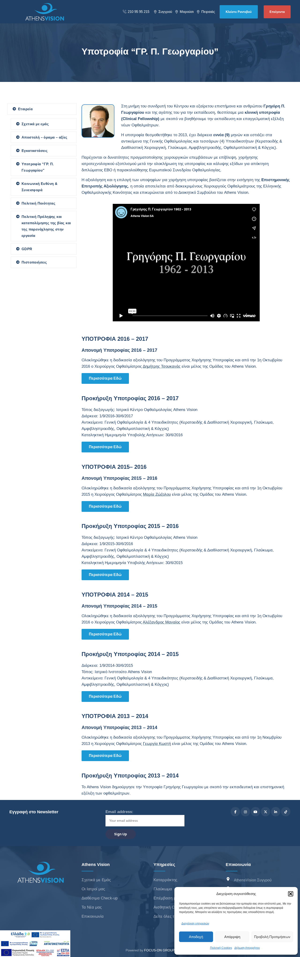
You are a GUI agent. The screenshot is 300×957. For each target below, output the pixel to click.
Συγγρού (165, 12)
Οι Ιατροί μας (93, 889)
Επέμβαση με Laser (171, 898)
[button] (290, 893)
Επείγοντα (277, 12)
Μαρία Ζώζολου (157, 494)
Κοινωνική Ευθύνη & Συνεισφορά (39, 187)
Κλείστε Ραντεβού (239, 12)
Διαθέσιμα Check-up (100, 898)
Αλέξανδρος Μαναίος (161, 622)
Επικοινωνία (93, 916)
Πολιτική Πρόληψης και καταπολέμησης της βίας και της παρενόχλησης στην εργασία (46, 226)
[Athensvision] (44, 11)
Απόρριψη (232, 936)
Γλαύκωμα (163, 889)
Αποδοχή (196, 936)
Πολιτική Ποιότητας (38, 203)
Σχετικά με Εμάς (96, 880)
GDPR (27, 249)
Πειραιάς (208, 12)
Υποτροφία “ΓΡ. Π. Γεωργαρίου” (38, 167)
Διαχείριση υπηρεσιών (195, 923)
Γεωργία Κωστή (157, 743)
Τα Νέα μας (92, 907)
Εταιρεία (25, 109)
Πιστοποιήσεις (34, 262)
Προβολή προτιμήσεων (272, 936)
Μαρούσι (187, 12)
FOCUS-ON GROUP (159, 950)
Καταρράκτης (165, 880)
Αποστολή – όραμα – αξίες (45, 137)
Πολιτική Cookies (221, 948)
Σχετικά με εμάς (35, 124)
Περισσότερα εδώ (105, 378)
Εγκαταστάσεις (35, 151)
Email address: (119, 812)
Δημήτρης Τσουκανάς (161, 366)
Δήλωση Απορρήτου (247, 948)
